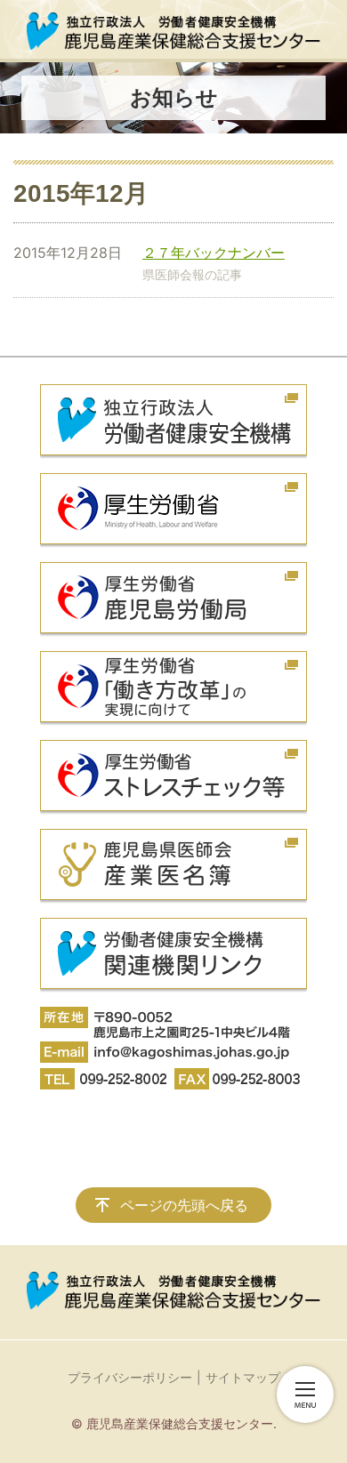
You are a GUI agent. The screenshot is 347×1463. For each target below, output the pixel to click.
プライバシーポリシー (130, 1377)
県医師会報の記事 (192, 274)
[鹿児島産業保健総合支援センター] (173, 31)
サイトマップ (243, 1377)
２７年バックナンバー (213, 252)
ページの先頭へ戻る (184, 1205)
